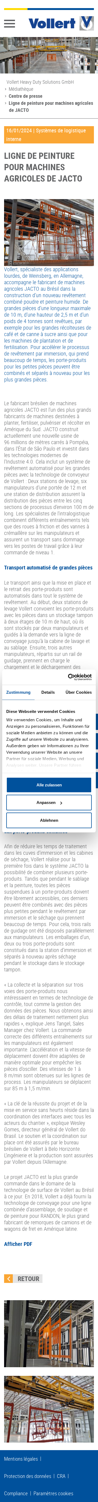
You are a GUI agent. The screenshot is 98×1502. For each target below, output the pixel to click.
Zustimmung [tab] (18, 692)
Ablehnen (49, 820)
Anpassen (46, 802)
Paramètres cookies (53, 1493)
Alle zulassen (49, 784)
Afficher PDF (18, 1244)
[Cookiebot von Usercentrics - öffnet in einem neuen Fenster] (69, 677)
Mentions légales (21, 1458)
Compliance (16, 1493)
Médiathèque (21, 89)
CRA (61, 1476)
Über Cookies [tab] (79, 692)
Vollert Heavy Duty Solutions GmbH (40, 82)
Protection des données (27, 1476)
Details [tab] (48, 692)
